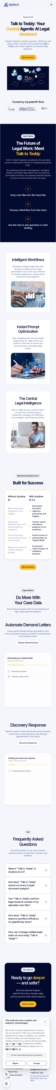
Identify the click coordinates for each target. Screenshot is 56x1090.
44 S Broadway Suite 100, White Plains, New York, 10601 (39, 1078)
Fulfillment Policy (11, 1072)
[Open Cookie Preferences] (6, 1074)
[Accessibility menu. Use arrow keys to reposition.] (6, 1083)
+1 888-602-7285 (36, 1073)
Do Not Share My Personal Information (26, 1055)
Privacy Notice (11, 1049)
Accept (37, 1063)
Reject (15, 1063)
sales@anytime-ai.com (38, 1070)
